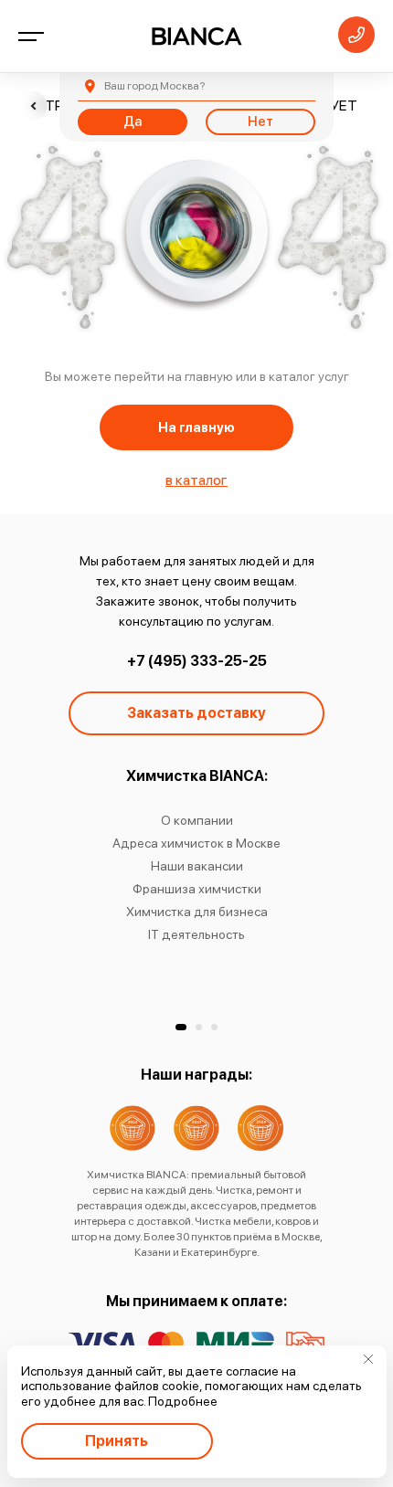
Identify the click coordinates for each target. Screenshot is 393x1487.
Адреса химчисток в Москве (196, 843)
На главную (196, 427)
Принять (116, 1441)
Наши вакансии (197, 866)
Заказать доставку (196, 713)
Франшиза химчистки (197, 888)
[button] (180, 1027)
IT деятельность (196, 934)
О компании (197, 820)
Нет (260, 121)
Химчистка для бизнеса (197, 911)
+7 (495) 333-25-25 (197, 661)
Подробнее (183, 1401)
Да (132, 121)
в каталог (196, 480)
